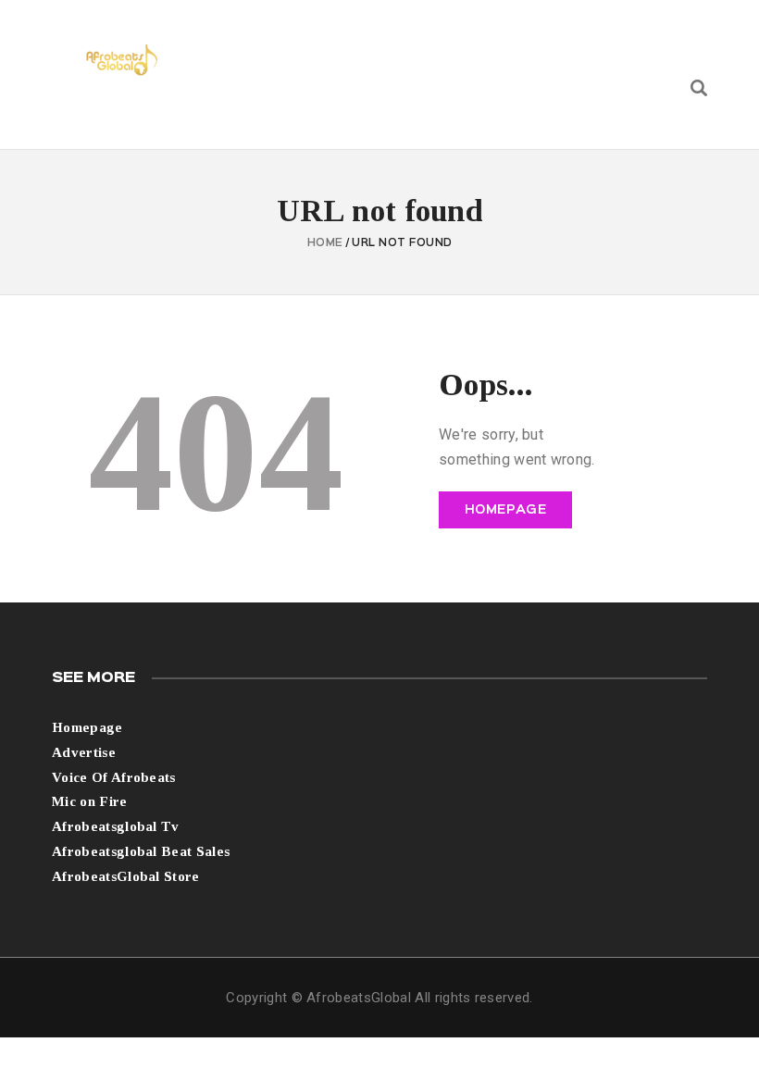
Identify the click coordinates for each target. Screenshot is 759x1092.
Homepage (506, 509)
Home (325, 243)
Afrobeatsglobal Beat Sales (141, 851)
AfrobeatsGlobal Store (126, 876)
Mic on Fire (90, 801)
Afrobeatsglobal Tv (116, 826)
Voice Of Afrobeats (114, 777)
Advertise (84, 752)
